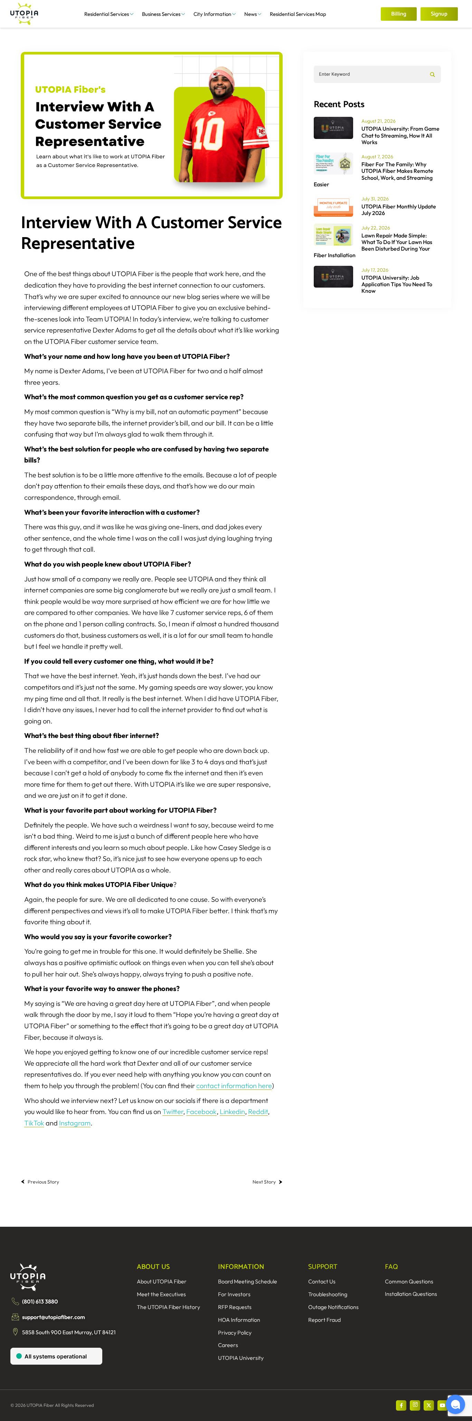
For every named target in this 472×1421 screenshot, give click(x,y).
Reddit (258, 1111)
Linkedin (232, 1111)
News (250, 14)
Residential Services (106, 14)
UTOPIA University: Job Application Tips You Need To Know (396, 284)
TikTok (34, 1123)
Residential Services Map (298, 14)
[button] (455, 1404)
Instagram (75, 1123)
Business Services (161, 14)
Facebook (201, 1111)
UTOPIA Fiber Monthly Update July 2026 (398, 209)
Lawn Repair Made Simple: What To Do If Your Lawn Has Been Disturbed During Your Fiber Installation (373, 245)
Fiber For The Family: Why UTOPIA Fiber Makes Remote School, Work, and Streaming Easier (373, 174)
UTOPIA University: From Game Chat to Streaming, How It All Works (400, 135)
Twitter (172, 1111)
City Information (212, 14)
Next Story (264, 1182)
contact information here (234, 1085)
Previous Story (43, 1182)
